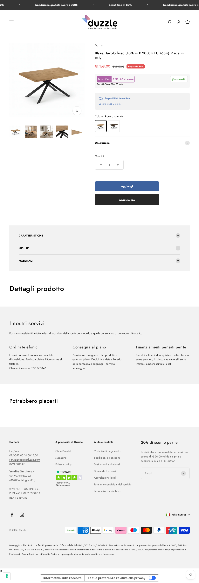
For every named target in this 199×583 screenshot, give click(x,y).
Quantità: (100, 156)
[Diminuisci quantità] (100, 164)
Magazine (60, 458)
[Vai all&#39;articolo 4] (62, 132)
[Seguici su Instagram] (21, 514)
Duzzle (98, 45)
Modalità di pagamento (107, 451)
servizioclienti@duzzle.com (24, 460)
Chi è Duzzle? (63, 451)
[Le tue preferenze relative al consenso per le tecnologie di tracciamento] (6, 576)
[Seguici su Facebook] (12, 514)
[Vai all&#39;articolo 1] (15, 132)
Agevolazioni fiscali (105, 478)
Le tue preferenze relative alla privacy (116, 578)
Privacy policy (63, 464)
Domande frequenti (105, 471)
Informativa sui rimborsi (107, 491)
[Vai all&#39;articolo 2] (31, 132)
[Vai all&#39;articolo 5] (78, 132)
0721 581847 (38, 368)
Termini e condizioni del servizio (113, 484)
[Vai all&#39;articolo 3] (46, 132)
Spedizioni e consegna (107, 458)
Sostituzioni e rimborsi (107, 464)
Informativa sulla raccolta (62, 578)
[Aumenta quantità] (117, 164)
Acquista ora (127, 200)
